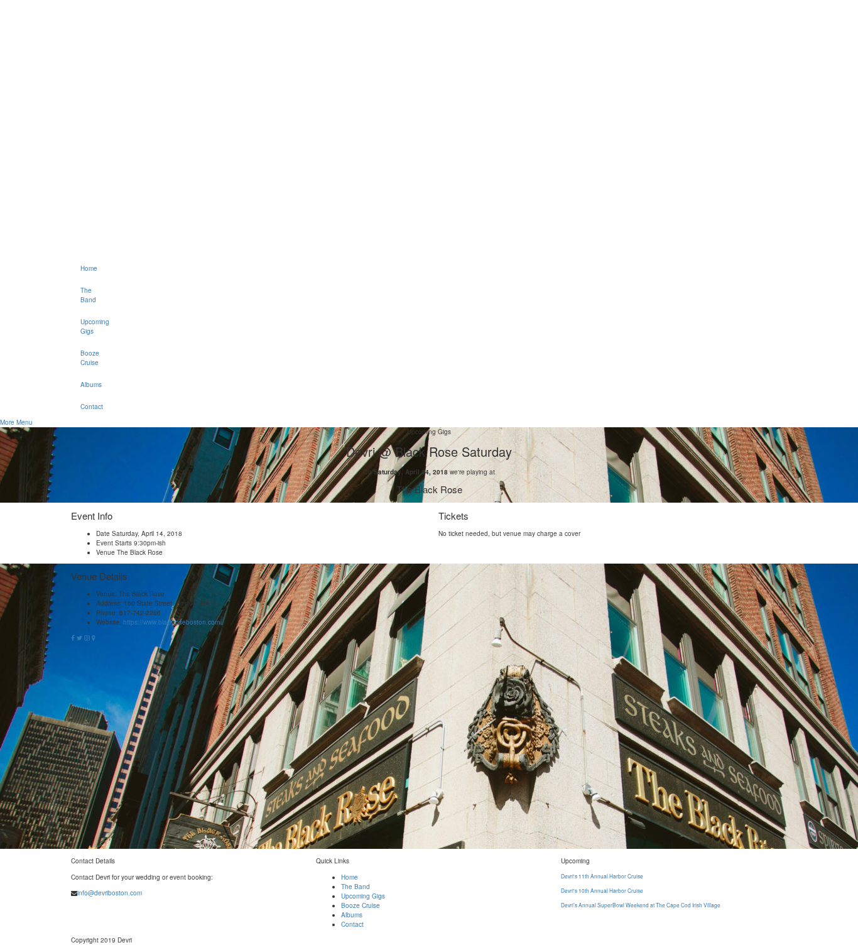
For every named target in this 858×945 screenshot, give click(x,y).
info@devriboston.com (109, 892)
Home (85, 268)
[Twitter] (80, 637)
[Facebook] (74, 637)
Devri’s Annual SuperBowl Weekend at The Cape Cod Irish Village (640, 905)
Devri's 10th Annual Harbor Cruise (602, 890)
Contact (85, 406)
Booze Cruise (85, 358)
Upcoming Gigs (85, 326)
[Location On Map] (93, 637)
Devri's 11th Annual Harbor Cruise (602, 876)
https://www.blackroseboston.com (171, 622)
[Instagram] (88, 637)
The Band (85, 295)
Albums (85, 384)
